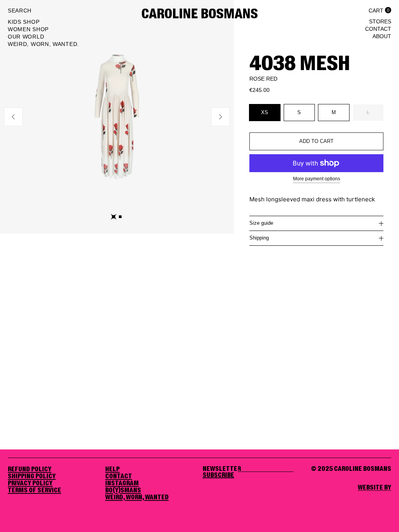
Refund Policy (29, 469)
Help (112, 469)
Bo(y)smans (123, 490)
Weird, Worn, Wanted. (43, 44)
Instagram (122, 483)
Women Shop (28, 29)
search (20, 10)
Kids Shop (23, 22)
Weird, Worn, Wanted (137, 497)
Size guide (261, 223)
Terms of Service (34, 490)
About (382, 36)
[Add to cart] (316, 141)
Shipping (259, 238)
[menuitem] (43, 22)
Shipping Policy (32, 476)
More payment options (316, 178)
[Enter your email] (218, 475)
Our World (26, 36)
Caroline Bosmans (199, 14)
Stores (380, 21)
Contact (378, 29)
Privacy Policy (30, 483)
